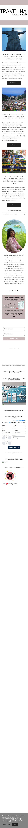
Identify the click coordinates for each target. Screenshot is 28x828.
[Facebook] (10, 290)
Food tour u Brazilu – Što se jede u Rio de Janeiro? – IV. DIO (14, 57)
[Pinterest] (15, 290)
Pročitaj (14, 82)
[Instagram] (13, 290)
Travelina (14, 12)
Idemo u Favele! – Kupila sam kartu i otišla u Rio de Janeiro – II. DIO (14, 117)
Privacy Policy (7, 824)
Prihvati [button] (15, 824)
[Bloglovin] (18, 290)
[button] (14, 2)
